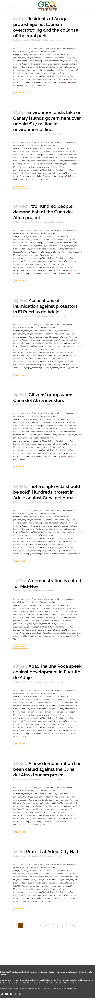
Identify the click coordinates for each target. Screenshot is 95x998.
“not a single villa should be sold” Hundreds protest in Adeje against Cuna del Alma (46, 492)
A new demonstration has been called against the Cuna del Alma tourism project (47, 769)
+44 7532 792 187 (73, 988)
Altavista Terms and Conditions (44, 983)
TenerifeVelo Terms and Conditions (65, 980)
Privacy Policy (24, 980)
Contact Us (83, 972)
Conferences (43, 972)
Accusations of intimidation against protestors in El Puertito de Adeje (45, 306)
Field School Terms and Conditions (68, 983)
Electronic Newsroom (29, 972)
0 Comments (49, 40)
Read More (20, 93)
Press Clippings (15, 972)
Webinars (52, 972)
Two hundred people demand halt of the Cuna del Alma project (43, 212)
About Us (3, 980)
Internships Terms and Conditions (20, 983)
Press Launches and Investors (67, 972)
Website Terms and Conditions (41, 980)
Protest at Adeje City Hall (52, 851)
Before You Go (12, 980)
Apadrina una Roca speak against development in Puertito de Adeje (47, 672)
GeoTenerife (36, 40)
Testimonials (4, 972)
